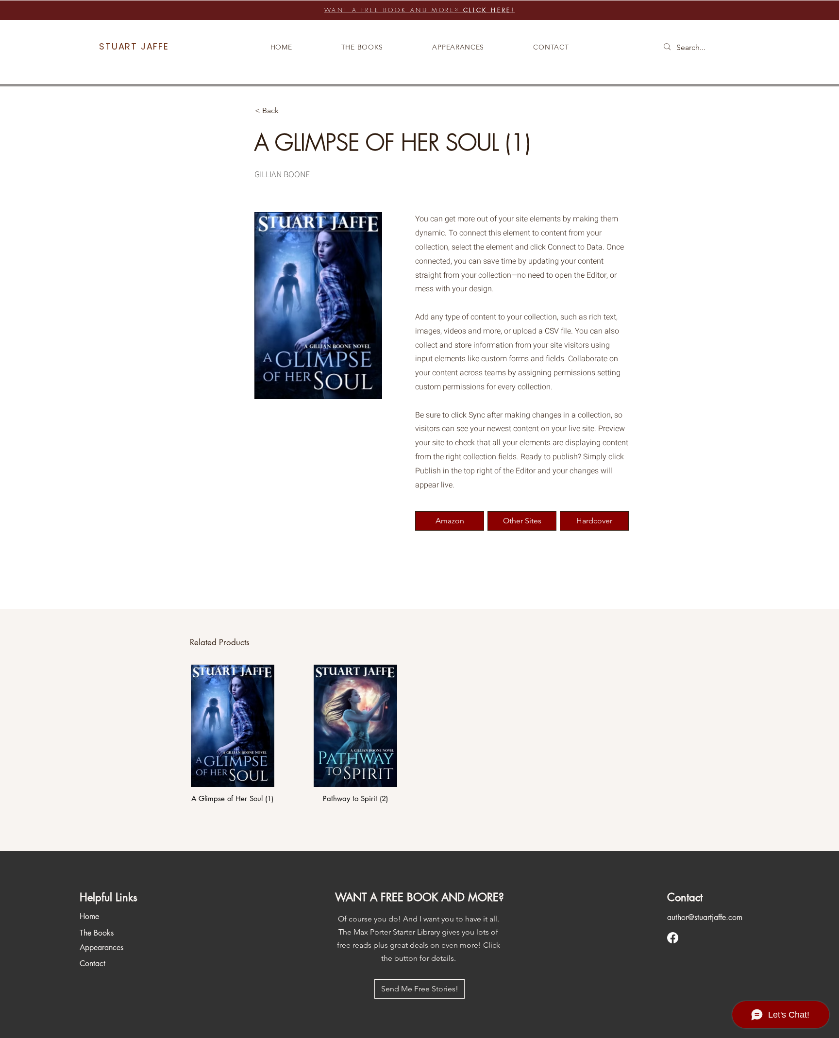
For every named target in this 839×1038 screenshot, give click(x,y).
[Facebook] (672, 937)
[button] (594, 521)
